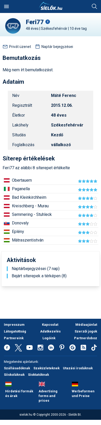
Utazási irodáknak (78, 368)
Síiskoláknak (14, 375)
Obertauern (22, 180)
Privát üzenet (20, 47)
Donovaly (20, 223)
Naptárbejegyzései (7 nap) (36, 268)
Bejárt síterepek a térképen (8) (39, 276)
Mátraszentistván (28, 240)
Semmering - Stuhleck (32, 214)
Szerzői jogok (86, 331)
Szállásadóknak (17, 368)
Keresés (94, 6)
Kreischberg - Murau (30, 205)
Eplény (18, 231)
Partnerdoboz (85, 338)
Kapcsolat (50, 325)
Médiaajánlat (86, 325)
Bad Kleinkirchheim (29, 197)
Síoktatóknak (38, 375)
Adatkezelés (50, 331)
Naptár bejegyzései (57, 47)
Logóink (48, 338)
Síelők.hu (50, 6)
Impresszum (14, 325)
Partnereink (14, 338)
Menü (6, 6)
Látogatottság (15, 331)
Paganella (21, 188)
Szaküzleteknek (46, 368)
